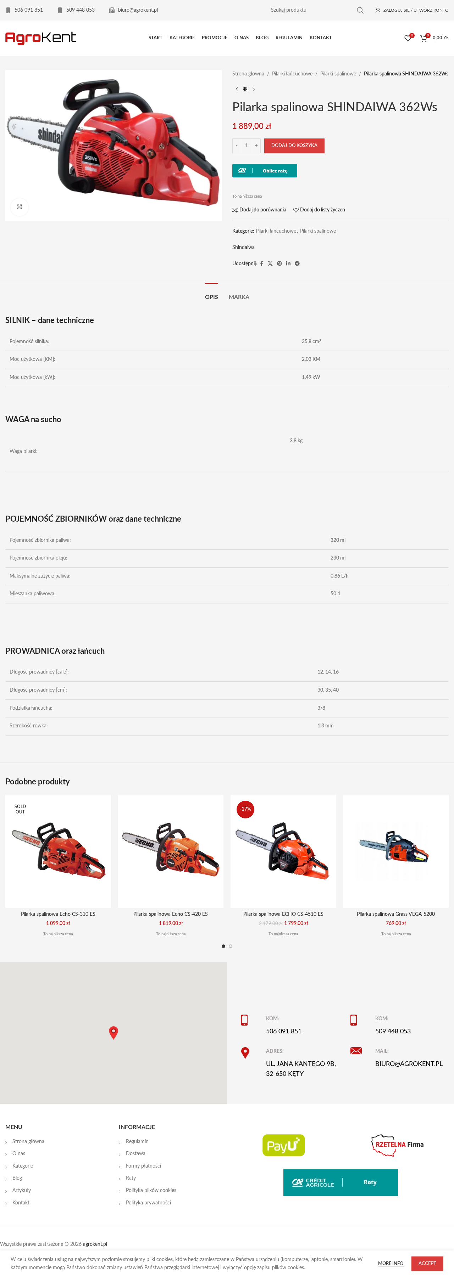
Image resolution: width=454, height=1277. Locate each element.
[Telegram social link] (297, 264)
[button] (113, 1033)
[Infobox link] (24, 10)
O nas (18, 1153)
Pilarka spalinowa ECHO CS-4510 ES (283, 914)
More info (391, 1263)
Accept (427, 1263)
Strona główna (248, 74)
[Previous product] (236, 89)
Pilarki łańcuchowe (292, 74)
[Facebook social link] (261, 264)
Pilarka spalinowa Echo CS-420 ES (170, 914)
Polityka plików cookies (151, 1190)
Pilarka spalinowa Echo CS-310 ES (58, 914)
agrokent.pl (95, 1244)
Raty (131, 1178)
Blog (17, 1178)
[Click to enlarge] (19, 207)
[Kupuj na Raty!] (264, 170)
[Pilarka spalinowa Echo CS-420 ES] (171, 851)
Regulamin (137, 1141)
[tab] (211, 294)
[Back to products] (245, 89)
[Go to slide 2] (230, 946)
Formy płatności (143, 1166)
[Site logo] (40, 38)
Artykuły (21, 1190)
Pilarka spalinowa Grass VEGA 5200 (396, 914)
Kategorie (22, 1166)
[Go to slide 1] (223, 946)
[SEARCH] (360, 10)
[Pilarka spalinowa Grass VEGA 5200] (396, 851)
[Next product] (253, 89)
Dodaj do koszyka (294, 145)
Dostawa (135, 1153)
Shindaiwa (243, 247)
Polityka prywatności (148, 1203)
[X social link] (270, 264)
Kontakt (20, 1203)
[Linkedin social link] (288, 264)
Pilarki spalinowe (338, 74)
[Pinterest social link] (279, 264)
